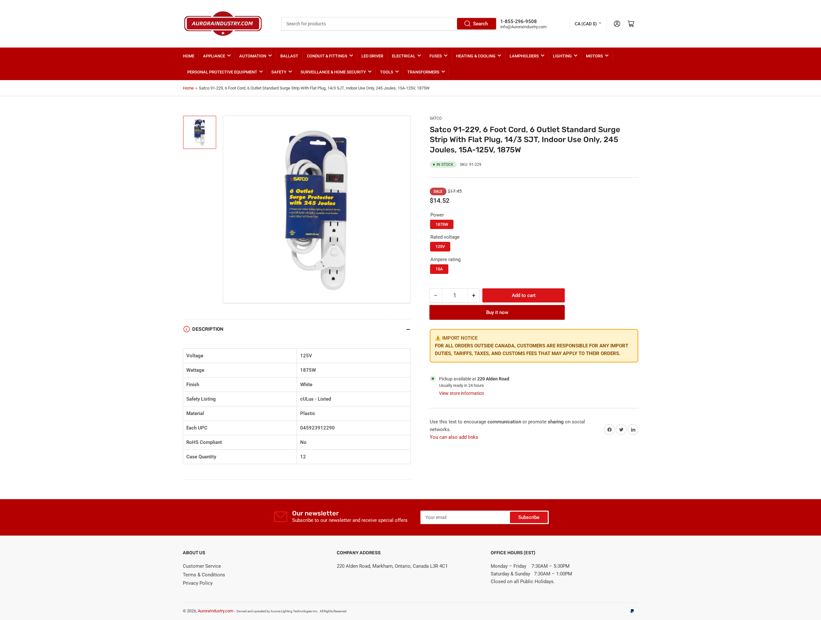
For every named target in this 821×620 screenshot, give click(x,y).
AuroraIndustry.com (215, 610)
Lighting (562, 56)
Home (188, 56)
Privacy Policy (198, 583)
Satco (436, 118)
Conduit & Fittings (327, 56)
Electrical (403, 56)
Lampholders (524, 56)
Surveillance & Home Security (333, 72)
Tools (386, 72)
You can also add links (454, 437)
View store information (461, 393)
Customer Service (202, 566)
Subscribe (528, 517)
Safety (278, 72)
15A (439, 269)
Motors (594, 56)
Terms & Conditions (204, 575)
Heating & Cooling (475, 56)
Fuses (435, 56)
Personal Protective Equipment (222, 72)
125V (440, 246)
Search (480, 24)
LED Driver (372, 56)
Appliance (214, 56)
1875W (442, 224)
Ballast (289, 56)
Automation (252, 56)
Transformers (423, 72)
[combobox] (389, 23)
